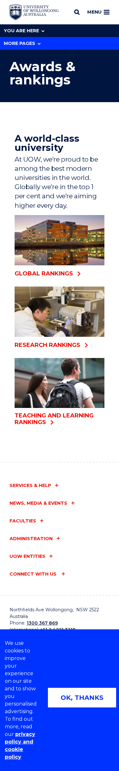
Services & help (30, 485)
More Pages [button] (19, 43)
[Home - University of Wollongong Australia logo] (34, 12)
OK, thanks (82, 697)
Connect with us (34, 574)
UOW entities (27, 556)
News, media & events (38, 503)
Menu (94, 12)
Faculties (23, 521)
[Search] (77, 12)
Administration (31, 538)
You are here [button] (21, 31)
